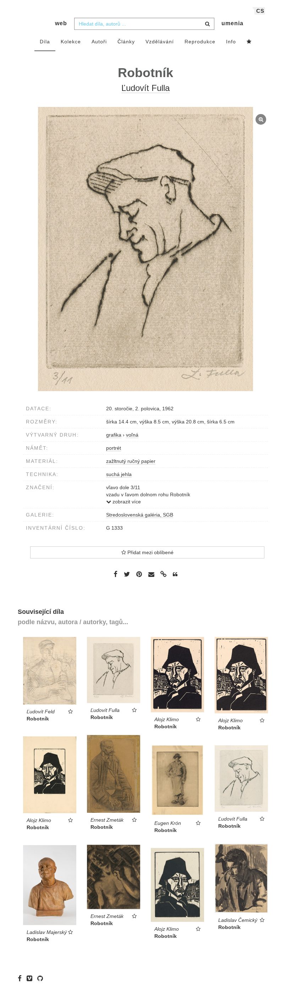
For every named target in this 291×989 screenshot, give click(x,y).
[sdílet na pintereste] (139, 574)
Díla (45, 41)
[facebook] (21, 978)
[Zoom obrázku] (145, 249)
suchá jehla (119, 474)
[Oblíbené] (249, 42)
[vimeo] (31, 978)
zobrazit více (126, 501)
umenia (232, 23)
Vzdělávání (160, 41)
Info (231, 41)
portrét (113, 448)
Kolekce (71, 41)
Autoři (99, 41)
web (61, 23)
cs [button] (260, 11)
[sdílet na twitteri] (126, 574)
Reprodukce (200, 41)
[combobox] (144, 24)
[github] (41, 978)
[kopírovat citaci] (175, 574)
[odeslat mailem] (151, 574)
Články (126, 41)
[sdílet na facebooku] (115, 574)
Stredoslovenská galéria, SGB (139, 515)
